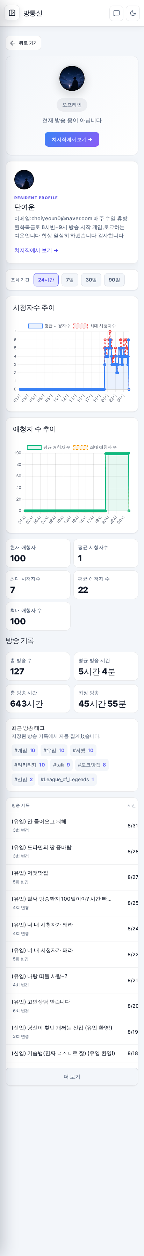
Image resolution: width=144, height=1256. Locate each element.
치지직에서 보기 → (72, 139)
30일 (91, 280)
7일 (70, 280)
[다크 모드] (133, 13)
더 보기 (72, 1076)
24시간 (46, 280)
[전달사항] (116, 13)
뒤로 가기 (28, 43)
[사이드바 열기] (12, 12)
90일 (114, 280)
